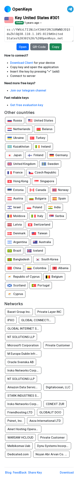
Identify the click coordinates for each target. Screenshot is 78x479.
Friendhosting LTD (19, 412)
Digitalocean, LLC (58, 387)
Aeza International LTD (45, 421)
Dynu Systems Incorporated (54, 446)
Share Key (35, 472)
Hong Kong (20, 181)
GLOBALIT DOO (50, 412)
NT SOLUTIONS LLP (21, 337)
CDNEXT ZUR (55, 404)
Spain (62, 198)
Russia (17, 120)
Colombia (39, 268)
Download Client (21, 62)
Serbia (59, 216)
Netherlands (21, 129)
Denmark (19, 233)
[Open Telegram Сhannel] (70, 9)
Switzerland (42, 224)
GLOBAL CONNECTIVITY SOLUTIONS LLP (38, 320)
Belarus (47, 129)
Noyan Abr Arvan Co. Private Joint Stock (52, 454)
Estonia (18, 190)
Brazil (17, 250)
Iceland (38, 250)
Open (22, 47)
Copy (55, 47)
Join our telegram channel (28, 90)
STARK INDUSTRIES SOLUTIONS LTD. (24, 395)
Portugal (44, 285)
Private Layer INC (49, 312)
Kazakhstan (21, 146)
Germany (61, 155)
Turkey (40, 138)
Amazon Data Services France (24, 387)
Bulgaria (40, 198)
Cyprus (18, 294)
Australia (45, 242)
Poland (37, 207)
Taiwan (42, 233)
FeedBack (20, 472)
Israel (17, 207)
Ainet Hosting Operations (24, 429)
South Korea (49, 259)
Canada (41, 190)
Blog (8, 472)
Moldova (19, 216)
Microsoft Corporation (23, 345)
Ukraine (18, 138)
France (18, 172)
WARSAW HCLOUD (20, 437)
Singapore (47, 181)
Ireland (46, 146)
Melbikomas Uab (18, 446)
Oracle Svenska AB (20, 362)
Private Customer (58, 345)
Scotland (19, 285)
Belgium (57, 276)
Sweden (53, 164)
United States (43, 120)
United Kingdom (24, 164)
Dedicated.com (18, 454)
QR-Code (39, 47)
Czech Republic (45, 172)
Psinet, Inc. (14, 421)
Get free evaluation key (26, 105)
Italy (40, 216)
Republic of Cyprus (26, 276)
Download (67, 472)
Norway (63, 190)
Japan (17, 155)
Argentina (20, 242)
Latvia (17, 224)
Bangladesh (21, 259)
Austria (18, 198)
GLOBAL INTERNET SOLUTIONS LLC (24, 328)
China (17, 268)
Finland (38, 155)
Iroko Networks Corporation (24, 370)
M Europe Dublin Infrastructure (24, 353)
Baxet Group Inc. (18, 312)
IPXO (10, 320)
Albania (63, 268)
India (57, 207)
